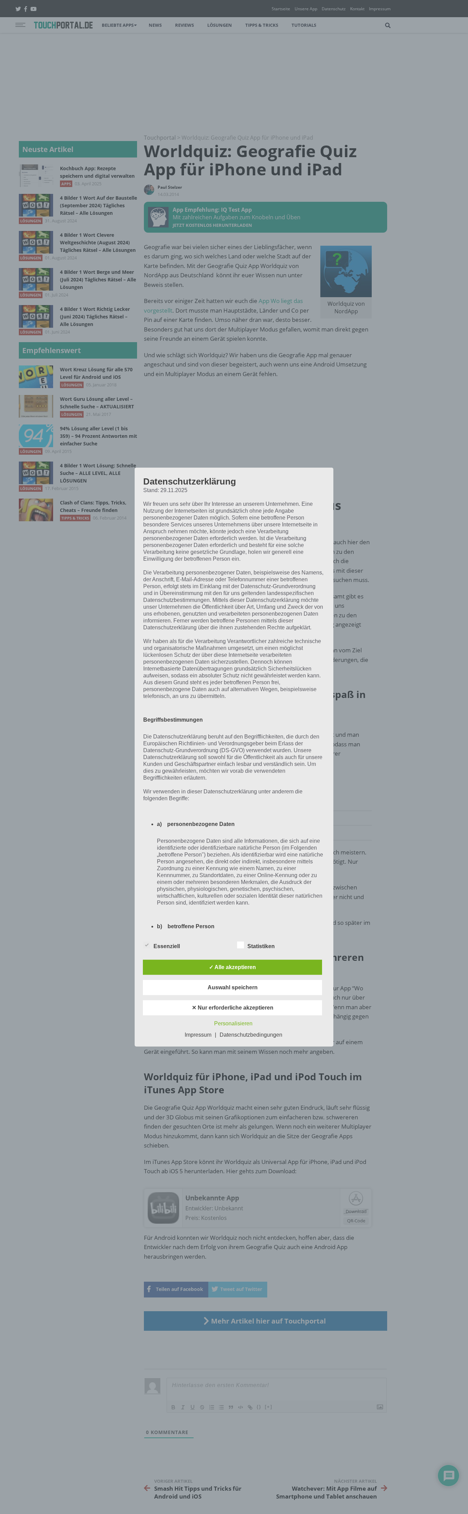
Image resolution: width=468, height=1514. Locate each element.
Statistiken (261, 946)
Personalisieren (233, 1023)
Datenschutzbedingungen (251, 1034)
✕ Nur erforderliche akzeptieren (232, 1007)
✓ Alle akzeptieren (232, 967)
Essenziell (166, 946)
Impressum (198, 1034)
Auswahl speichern (233, 987)
